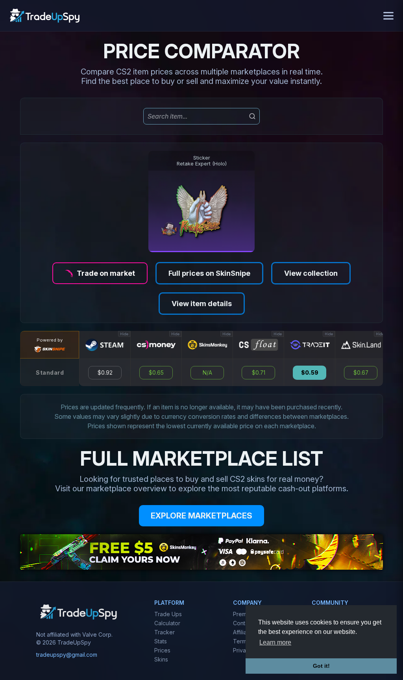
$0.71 (258, 373)
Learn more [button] (275, 642)
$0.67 (360, 373)
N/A (207, 373)
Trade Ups (168, 614)
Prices (162, 650)
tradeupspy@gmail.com (66, 654)
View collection (311, 273)
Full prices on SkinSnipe (209, 273)
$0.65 (156, 373)
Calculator (167, 623)
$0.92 (105, 373)
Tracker (164, 632)
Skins (161, 659)
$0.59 (309, 373)
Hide (124, 334)
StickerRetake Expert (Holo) (202, 161)
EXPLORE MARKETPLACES (201, 515)
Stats (160, 641)
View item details (202, 303)
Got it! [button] (321, 666)
